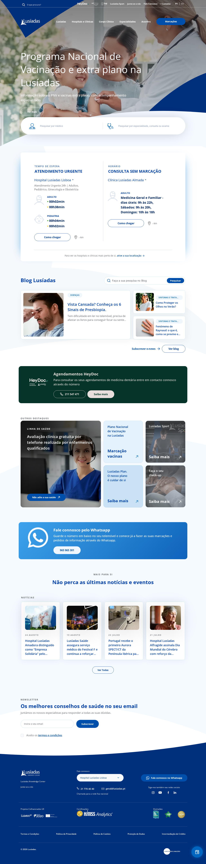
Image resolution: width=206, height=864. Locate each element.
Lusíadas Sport (117, 3)
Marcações (171, 21)
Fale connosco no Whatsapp (166, 777)
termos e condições (50, 735)
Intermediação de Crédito (173, 834)
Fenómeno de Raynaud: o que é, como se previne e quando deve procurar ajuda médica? (158, 321)
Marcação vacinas (117, 453)
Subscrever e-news (143, 349)
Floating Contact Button (197, 852)
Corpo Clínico (106, 21)
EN (182, 3)
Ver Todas (103, 670)
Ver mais (32, 111)
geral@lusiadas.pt (115, 788)
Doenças (75, 295)
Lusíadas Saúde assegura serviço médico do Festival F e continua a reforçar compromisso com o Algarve (82, 647)
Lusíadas (61, 21)
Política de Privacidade (66, 834)
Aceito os (44, 735)
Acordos (146, 21)
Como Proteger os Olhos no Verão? (154, 292)
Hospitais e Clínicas (82, 21)
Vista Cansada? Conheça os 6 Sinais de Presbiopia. (51, 292)
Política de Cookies (102, 834)
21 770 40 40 (87, 788)
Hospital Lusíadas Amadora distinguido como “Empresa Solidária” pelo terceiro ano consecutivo (39, 647)
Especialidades (128, 21)
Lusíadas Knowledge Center (33, 781)
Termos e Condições (30, 834)
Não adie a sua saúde (44, 497)
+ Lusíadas (165, 3)
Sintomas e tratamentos (171, 297)
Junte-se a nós (134, 3)
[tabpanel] (103, 82)
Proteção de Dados (136, 834)
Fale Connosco (150, 3)
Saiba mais (118, 500)
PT (176, 3)
